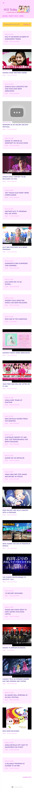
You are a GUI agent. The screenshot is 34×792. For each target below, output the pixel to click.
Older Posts (27, 777)
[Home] (5, 16)
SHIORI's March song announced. (16, 353)
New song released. (11, 731)
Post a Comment (14, 41)
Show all (26, 24)
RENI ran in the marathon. (16, 319)
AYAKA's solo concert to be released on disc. (14, 178)
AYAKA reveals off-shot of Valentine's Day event (16, 746)
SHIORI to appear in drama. (14, 648)
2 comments (10, 650)
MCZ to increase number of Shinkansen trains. (17, 38)
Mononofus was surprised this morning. (16, 264)
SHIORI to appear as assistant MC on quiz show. (16, 142)
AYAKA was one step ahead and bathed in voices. (16, 475)
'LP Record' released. (14, 593)
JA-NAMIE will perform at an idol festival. (16, 696)
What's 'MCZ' (13, 16)
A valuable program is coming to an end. (15, 764)
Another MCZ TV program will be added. (16, 212)
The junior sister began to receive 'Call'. (14, 578)
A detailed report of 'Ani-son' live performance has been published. (16, 439)
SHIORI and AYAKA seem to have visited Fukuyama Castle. (16, 612)
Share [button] (6, 41)
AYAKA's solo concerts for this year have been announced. (16, 89)
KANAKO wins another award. (15, 73)
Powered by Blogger (18, 787)
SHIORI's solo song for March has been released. (16, 301)
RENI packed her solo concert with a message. (15, 511)
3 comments (13, 321)
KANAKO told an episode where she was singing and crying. (16, 680)
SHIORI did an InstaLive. (15, 458)
